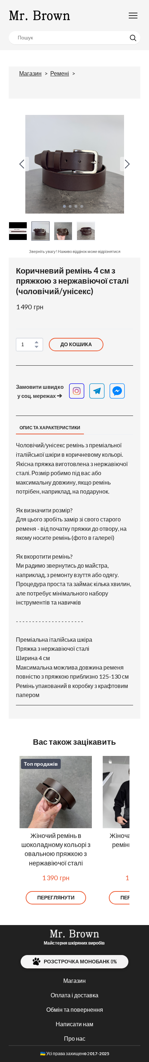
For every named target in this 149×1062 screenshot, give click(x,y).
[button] (133, 38)
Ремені (59, 73)
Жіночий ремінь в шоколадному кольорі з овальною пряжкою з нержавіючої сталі (55, 849)
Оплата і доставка (74, 995)
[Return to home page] (40, 16)
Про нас (74, 1038)
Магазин (30, 73)
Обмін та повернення (74, 1009)
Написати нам (74, 1023)
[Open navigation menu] (133, 15)
